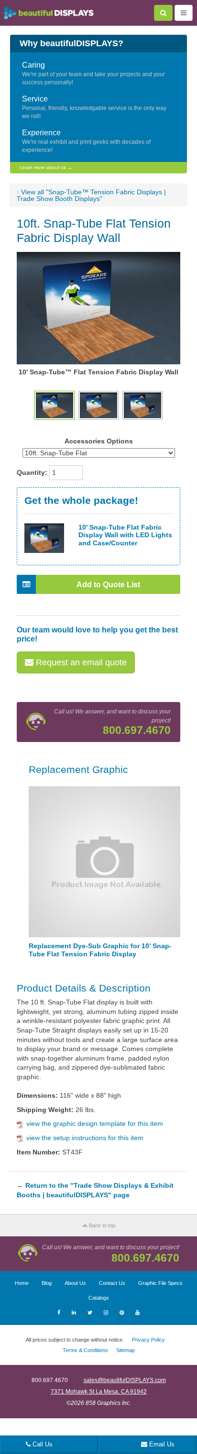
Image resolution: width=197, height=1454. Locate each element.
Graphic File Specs (160, 1283)
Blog (47, 1283)
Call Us (42, 1444)
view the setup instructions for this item (84, 1138)
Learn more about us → (46, 167)
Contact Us (112, 1283)
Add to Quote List (108, 585)
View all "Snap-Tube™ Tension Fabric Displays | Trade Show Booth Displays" (91, 195)
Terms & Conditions (85, 1350)
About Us (75, 1283)
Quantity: (32, 472)
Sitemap (125, 1350)
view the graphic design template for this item (94, 1123)
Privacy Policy (148, 1340)
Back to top (101, 1225)
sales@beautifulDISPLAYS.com (125, 1380)
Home (22, 1283)
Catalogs (98, 1298)
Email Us (161, 1444)
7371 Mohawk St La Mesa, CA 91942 (99, 1391)
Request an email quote (80, 662)
